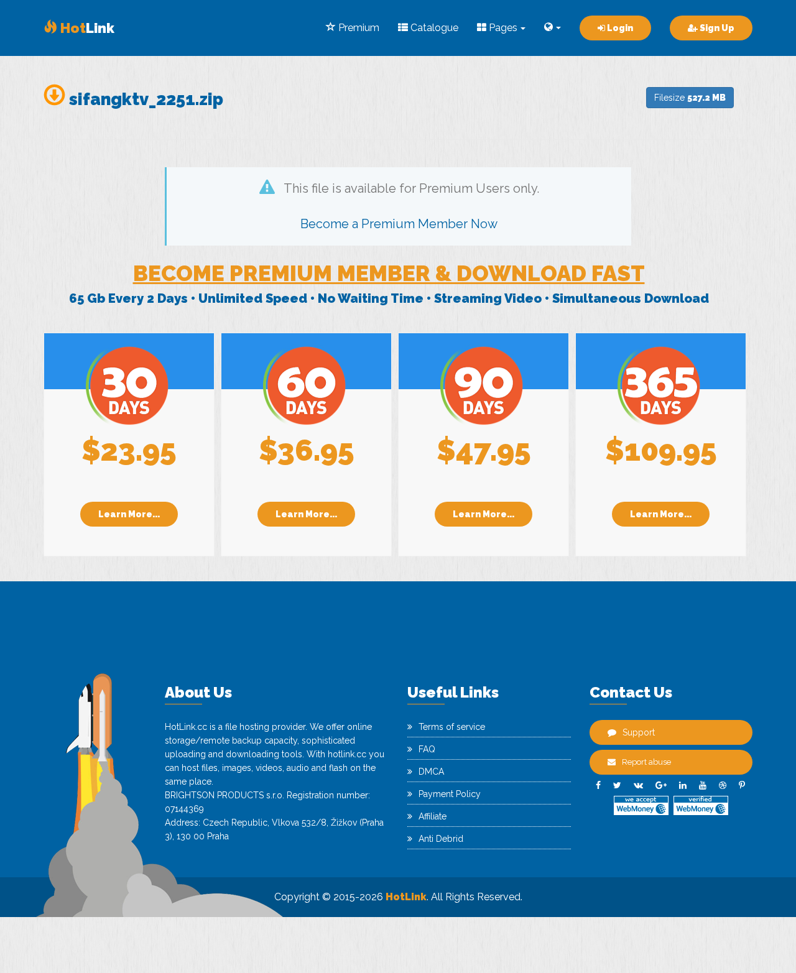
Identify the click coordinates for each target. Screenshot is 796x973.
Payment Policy (450, 794)
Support (638, 732)
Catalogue (433, 28)
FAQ (427, 749)
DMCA (431, 772)
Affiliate (433, 816)
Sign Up (716, 28)
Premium (357, 28)
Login (619, 28)
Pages (501, 28)
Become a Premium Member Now (398, 223)
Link (85, 28)
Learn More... (129, 514)
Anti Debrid (441, 839)
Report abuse (646, 762)
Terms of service (452, 727)
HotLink (406, 897)
